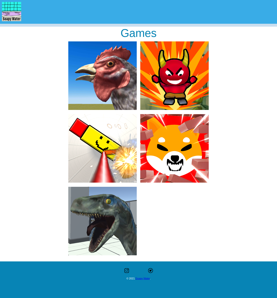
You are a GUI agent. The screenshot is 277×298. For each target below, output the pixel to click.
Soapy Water (142, 278)
